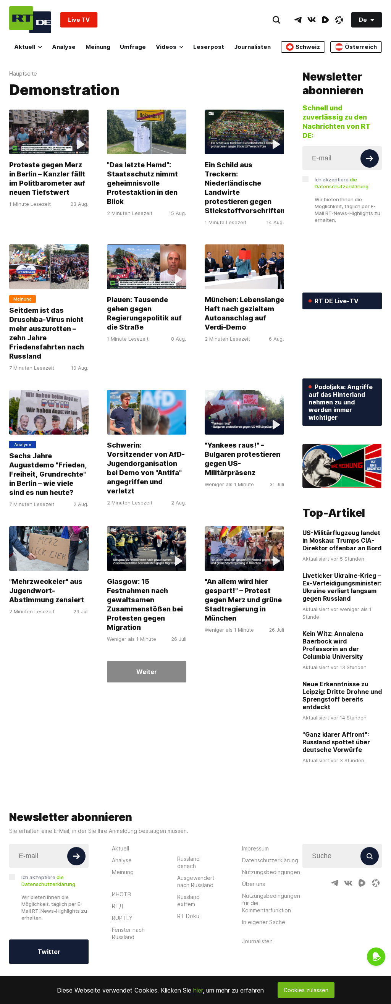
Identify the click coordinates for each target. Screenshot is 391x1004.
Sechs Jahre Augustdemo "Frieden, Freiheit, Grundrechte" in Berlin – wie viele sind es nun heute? (48, 474)
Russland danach (188, 862)
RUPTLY (122, 918)
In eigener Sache (263, 922)
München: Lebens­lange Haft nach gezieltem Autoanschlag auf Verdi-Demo (244, 313)
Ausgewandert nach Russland (195, 881)
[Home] (30, 19)
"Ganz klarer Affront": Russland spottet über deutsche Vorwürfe (336, 742)
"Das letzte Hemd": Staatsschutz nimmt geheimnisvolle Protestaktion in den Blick (142, 183)
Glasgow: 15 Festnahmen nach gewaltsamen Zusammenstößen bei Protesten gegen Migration (145, 604)
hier (198, 990)
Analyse (64, 46)
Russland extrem (188, 900)
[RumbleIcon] (325, 20)
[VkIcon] (311, 20)
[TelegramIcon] (298, 20)
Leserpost (208, 46)
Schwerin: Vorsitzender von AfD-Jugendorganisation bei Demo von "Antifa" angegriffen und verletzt (146, 468)
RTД (117, 906)
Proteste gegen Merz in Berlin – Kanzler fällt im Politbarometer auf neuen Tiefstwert (47, 178)
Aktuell (24, 46)
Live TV (79, 19)
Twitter (48, 951)
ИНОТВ (121, 894)
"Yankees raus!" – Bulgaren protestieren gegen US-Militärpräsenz (242, 459)
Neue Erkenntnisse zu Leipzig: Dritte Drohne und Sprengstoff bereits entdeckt (342, 695)
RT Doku (188, 916)
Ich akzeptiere (341, 182)
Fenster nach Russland (128, 933)
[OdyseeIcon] (339, 20)
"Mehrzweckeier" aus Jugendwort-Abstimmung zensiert (46, 590)
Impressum (255, 848)
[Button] (369, 158)
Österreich (361, 46)
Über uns (253, 884)
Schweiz (308, 46)
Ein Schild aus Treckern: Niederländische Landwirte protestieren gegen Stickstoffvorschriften (245, 188)
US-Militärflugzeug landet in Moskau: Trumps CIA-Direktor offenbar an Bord (341, 540)
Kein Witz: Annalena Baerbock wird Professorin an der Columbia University (332, 645)
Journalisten (252, 46)
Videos (166, 46)
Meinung (98, 46)
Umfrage (133, 46)
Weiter (146, 672)
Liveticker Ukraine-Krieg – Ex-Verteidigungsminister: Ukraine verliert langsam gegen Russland (341, 587)
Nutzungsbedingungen (271, 872)
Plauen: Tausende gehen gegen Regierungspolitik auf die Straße (144, 313)
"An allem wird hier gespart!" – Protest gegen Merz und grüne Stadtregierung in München (243, 599)
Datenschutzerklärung (270, 860)
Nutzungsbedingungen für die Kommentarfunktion (271, 902)
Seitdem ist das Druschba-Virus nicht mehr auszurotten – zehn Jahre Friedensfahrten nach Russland (46, 333)
